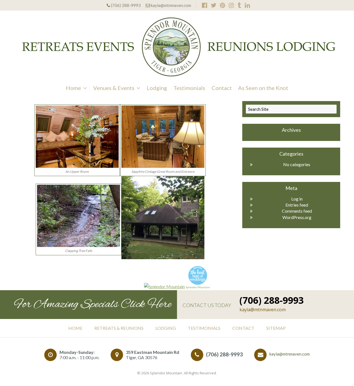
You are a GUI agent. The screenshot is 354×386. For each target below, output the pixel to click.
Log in (297, 198)
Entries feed (296, 204)
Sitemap (276, 328)
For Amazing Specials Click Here (92, 304)
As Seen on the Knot (263, 87)
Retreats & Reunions (119, 328)
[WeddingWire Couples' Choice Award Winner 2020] (164, 286)
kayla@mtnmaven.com (171, 5)
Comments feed (297, 210)
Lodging (157, 87)
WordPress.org (296, 217)
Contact (222, 87)
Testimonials (189, 87)
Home (73, 87)
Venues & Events (113, 87)
